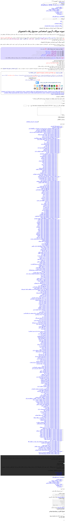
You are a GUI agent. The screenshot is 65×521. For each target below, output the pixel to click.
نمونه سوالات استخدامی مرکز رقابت (51, 393)
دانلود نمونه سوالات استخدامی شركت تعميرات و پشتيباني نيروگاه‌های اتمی (44, 128)
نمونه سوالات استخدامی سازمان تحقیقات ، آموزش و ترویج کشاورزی (45, 264)
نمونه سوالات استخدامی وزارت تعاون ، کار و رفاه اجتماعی (47, 415)
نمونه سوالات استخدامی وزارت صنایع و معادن (49, 420)
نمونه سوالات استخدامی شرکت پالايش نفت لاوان (49, 301)
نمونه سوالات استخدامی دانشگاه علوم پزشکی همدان (51, 436)
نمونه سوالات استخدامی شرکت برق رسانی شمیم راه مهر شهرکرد (45, 297)
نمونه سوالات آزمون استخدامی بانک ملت (48, 153)
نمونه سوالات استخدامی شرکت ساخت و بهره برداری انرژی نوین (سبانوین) (44, 331)
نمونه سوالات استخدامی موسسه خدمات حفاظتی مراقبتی (47, 400)
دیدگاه (62, 114)
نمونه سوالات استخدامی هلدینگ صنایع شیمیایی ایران (48, 409)
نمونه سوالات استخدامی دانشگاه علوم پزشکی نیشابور (51, 435)
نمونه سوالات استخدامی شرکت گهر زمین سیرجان (48, 354)
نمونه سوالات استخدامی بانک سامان (49, 162)
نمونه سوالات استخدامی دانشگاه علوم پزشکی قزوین (48, 231)
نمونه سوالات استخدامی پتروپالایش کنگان (50, 190)
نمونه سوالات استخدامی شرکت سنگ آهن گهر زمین (48, 333)
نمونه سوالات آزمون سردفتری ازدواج (51, 133)
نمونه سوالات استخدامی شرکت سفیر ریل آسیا (49, 332)
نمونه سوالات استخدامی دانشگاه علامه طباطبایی (49, 214)
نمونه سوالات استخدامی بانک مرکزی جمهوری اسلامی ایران (47, 151)
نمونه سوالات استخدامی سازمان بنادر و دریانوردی (49, 256)
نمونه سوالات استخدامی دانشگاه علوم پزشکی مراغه (48, 236)
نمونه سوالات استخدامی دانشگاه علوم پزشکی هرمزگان (47, 237)
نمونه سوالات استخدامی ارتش (53, 141)
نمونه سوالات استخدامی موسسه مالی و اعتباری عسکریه (45, 174)
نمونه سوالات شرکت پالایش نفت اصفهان (50, 428)
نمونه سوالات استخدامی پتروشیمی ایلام (51, 194)
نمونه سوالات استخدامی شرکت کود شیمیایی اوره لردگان (47, 351)
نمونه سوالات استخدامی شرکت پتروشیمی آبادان (49, 304)
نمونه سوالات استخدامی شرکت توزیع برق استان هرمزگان (47, 318)
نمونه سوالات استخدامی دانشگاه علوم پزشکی (49, 217)
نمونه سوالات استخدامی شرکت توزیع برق (50, 316)
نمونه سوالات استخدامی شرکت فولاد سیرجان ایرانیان (48, 344)
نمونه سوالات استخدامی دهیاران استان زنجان (50, 247)
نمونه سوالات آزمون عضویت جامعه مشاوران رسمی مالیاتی (46, 446)
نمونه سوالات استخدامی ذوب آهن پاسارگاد (50, 250)
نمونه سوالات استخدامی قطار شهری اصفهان (50, 382)
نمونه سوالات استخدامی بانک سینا (50, 165)
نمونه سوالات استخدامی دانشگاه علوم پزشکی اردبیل (48, 220)
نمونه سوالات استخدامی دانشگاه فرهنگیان (50, 240)
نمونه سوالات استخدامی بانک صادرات (51, 146)
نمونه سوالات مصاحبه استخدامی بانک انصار (48, 175)
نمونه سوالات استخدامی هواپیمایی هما (51, 410)
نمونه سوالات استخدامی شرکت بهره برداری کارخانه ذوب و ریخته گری (44, 298)
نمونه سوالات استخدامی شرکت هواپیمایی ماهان (49, 372)
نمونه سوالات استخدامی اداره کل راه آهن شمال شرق (48, 139)
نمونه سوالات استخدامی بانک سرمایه (49, 164)
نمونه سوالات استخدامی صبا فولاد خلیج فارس (49, 375)
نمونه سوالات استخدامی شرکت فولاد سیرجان (49, 343)
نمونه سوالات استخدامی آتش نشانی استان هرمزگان (48, 134)
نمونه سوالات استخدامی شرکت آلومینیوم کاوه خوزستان (47, 292)
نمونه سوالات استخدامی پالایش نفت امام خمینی (49, 186)
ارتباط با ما (59, 14)
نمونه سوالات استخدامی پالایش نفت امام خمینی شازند (48, 187)
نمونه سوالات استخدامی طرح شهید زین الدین (50, 379)
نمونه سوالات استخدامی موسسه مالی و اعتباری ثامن (48, 403)
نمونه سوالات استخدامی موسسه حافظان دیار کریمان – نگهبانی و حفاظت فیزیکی (42, 398)
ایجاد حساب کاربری (60, 508)
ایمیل (63, 103)
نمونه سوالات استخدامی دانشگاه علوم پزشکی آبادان (48, 219)
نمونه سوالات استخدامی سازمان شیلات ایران (50, 274)
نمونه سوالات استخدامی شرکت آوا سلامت (50, 294)
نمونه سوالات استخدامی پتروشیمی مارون (50, 199)
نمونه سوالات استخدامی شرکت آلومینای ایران (49, 291)
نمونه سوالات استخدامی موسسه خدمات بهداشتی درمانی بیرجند (46, 399)
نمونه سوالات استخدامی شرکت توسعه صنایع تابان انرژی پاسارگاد (45, 322)
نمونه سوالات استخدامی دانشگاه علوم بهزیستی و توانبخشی (47, 216)
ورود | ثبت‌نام (61, 2)
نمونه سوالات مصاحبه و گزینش (55, 451)
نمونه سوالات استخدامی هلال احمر (52, 408)
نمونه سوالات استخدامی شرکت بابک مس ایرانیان (49, 296)
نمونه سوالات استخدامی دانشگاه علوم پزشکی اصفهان (48, 223)
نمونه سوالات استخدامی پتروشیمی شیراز (50, 196)
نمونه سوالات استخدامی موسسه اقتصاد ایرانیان (49, 396)
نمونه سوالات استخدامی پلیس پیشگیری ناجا (50, 204)
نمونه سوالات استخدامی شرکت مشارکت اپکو (49, 360)
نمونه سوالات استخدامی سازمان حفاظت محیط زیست (48, 268)
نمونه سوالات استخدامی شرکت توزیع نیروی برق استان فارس (46, 320)
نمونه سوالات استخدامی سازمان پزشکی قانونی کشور (48, 261)
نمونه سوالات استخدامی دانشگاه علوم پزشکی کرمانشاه (47, 234)
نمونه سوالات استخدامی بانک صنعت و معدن (48, 168)
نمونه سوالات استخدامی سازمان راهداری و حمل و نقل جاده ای (46, 272)
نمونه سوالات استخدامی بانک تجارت (49, 159)
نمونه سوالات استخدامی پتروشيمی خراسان (50, 192)
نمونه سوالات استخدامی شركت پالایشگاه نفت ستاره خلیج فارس (46, 286)
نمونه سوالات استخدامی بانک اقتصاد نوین (48, 156)
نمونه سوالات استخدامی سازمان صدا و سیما (50, 276)
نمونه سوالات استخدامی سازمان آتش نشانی (53, 438)
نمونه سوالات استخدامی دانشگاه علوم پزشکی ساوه (48, 229)
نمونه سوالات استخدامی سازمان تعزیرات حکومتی (49, 265)
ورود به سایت (61, 498)
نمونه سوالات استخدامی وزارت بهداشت (51, 414)
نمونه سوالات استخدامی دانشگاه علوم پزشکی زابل (48, 228)
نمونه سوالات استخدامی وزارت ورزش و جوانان (49, 427)
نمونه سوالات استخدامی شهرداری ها (51, 373)
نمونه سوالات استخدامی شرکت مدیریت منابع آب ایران (48, 358)
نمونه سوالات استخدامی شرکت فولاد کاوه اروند (49, 346)
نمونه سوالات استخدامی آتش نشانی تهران (50, 135)
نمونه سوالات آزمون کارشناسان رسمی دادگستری (49, 447)
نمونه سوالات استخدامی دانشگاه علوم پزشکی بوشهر (48, 224)
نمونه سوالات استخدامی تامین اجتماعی (51, 205)
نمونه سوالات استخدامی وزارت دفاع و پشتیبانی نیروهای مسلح (46, 417)
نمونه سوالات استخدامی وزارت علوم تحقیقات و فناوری (47, 422)
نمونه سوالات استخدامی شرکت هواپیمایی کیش (49, 370)
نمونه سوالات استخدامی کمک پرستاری (51, 385)
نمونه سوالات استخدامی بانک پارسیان (49, 157)
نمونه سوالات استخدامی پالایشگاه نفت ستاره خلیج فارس (47, 189)
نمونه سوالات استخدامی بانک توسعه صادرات (47, 177)
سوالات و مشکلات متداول (53, 9)
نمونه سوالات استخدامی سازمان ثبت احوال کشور (49, 266)
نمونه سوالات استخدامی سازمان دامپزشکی (50, 271)
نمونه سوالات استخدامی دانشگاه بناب (51, 211)
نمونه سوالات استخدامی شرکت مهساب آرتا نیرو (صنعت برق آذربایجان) (44, 362)
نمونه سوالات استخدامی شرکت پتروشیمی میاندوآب (48, 308)
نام (63, 100)
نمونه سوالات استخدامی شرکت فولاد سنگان (50, 342)
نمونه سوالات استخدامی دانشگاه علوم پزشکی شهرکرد (45, 218)
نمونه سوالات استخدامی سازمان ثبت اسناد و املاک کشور (47, 267)
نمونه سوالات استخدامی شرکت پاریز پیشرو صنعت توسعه (47, 300)
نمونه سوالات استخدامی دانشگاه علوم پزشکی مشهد (51, 434)
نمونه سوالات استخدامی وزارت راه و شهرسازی (49, 418)
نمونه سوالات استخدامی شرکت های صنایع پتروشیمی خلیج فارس (45, 367)
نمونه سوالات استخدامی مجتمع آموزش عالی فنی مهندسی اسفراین (45, 388)
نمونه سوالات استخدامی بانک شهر (50, 166)
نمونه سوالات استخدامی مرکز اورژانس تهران (50, 392)
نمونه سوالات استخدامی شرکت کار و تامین (50, 348)
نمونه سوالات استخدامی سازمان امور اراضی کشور (48, 252)
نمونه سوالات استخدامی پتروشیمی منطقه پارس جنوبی (48, 200)
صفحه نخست (59, 7)
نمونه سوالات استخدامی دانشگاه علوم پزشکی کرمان (51, 433)
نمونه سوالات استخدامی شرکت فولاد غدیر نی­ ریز (49, 345)
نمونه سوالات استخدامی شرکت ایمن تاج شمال (49, 295)
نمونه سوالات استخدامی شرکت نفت (51, 364)
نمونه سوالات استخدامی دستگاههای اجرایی (50, 244)
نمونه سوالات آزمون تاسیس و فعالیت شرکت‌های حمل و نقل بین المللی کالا (43, 441)
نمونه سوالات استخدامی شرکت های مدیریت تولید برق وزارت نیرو (45, 368)
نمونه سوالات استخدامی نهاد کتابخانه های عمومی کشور (47, 404)
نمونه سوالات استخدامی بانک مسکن (49, 171)
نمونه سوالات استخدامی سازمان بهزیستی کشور (49, 258)
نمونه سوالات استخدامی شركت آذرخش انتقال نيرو (48, 285)
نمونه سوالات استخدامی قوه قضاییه (52, 384)
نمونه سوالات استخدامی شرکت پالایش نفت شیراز (49, 303)
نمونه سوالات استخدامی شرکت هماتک (51, 369)
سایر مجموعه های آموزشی (56, 126)
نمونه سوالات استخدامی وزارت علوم (51, 421)
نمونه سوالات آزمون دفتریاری (53, 444)
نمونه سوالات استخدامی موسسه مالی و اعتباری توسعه (47, 402)
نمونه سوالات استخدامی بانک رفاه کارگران (48, 178)
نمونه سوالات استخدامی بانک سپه (50, 163)
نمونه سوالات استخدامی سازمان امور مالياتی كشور (48, 253)
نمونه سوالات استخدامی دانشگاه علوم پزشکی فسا (48, 230)
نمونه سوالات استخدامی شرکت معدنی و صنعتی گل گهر (47, 361)
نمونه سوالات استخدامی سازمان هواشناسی (50, 284)
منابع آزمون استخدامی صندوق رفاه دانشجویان (45, 92)
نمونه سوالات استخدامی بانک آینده (50, 154)
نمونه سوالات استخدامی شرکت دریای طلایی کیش (49, 327)
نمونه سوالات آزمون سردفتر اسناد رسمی (50, 445)
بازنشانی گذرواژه (60, 497)
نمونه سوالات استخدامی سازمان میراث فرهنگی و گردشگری (46, 283)
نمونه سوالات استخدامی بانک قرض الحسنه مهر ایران (48, 147)
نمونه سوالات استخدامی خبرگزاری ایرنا (51, 208)
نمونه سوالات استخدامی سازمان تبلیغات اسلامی (49, 262)
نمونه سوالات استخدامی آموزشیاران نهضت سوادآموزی (45, 138)
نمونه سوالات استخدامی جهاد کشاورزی (51, 207)
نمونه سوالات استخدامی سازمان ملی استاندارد (49, 282)
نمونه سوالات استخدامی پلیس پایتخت (51, 202)
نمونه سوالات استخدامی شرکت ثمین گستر (50, 325)
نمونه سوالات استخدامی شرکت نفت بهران (50, 366)
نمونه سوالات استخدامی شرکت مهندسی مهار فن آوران (47, 363)
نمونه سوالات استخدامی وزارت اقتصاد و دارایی (49, 411)
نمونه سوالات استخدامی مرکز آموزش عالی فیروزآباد (48, 391)
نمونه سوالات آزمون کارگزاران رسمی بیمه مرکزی (48, 448)
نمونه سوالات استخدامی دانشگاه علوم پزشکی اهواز (51, 429)
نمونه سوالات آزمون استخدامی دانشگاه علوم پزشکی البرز (47, 130)
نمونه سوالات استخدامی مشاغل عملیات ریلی (50, 394)
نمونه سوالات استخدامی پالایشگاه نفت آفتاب (50, 188)
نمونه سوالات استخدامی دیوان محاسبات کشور (49, 249)
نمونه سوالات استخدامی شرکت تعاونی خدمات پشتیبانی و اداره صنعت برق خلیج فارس (41, 313)
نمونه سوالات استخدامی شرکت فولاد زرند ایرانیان (49, 339)
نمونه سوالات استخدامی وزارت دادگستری (50, 416)
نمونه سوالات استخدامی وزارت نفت (51, 424)
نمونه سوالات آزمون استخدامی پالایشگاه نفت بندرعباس (47, 129)
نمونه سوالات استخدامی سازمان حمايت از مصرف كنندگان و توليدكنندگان (44, 270)
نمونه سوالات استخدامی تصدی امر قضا (51, 206)
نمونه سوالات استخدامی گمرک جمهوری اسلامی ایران (48, 386)
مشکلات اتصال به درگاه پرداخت (52, 10)
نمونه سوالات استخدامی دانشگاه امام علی (50, 210)
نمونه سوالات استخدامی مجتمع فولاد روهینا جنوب (49, 390)
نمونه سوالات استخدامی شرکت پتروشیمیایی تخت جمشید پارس (46, 309)
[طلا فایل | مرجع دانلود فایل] (58, 16)
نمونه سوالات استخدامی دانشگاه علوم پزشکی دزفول (51, 432)
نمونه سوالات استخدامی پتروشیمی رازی (51, 195)
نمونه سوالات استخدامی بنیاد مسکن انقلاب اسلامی (48, 182)
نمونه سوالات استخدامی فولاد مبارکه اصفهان (50, 380)
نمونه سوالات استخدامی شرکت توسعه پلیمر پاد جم (48, 321)
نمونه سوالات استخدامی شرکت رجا (52, 330)
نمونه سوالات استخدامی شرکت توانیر (51, 315)
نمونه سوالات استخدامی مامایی (52, 387)
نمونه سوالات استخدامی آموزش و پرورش (50, 136)
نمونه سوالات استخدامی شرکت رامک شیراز (50, 328)
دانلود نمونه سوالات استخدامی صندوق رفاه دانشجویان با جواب (25, 91)
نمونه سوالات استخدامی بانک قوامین (49, 170)
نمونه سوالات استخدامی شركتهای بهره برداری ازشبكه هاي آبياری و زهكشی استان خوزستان (40, 289)
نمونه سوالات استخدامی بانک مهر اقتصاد (48, 172)
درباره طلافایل (59, 13)
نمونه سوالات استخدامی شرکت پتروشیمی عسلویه (48, 307)
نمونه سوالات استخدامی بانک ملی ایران (49, 180)
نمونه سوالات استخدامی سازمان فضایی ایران (49, 277)
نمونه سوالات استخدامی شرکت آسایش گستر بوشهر (48, 290)
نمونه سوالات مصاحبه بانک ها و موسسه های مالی (49, 453)
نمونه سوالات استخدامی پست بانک (52, 201)
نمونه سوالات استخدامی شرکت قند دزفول (53, 439)
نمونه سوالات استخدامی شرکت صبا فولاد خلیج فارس (48, 336)
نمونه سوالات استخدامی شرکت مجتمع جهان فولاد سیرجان (47, 356)
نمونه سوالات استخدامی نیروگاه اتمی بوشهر (50, 405)
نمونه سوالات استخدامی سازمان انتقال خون (50, 254)
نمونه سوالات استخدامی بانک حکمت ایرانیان (48, 160)
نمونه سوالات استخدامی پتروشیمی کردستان (50, 198)
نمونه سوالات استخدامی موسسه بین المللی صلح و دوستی (47, 397)
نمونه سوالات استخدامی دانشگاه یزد (51, 242)
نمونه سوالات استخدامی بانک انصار (52, 145)
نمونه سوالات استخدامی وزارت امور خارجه (50, 412)
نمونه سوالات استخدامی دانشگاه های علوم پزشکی (48, 241)
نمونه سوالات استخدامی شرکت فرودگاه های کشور (48, 338)
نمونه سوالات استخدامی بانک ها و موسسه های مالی (48, 176)
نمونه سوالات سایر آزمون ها (56, 440)
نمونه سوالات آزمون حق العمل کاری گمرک (50, 442)
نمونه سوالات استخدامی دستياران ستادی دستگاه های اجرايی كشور (45, 246)
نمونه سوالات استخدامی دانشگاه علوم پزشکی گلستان (48, 235)
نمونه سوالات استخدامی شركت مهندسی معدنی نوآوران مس (46, 288)
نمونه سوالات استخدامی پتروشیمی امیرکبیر (50, 193)
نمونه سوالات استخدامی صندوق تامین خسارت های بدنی (47, 376)
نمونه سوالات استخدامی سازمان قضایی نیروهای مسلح (48, 279)
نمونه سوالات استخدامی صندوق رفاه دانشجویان (49, 378)
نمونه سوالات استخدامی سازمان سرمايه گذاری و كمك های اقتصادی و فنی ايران (42, 273)
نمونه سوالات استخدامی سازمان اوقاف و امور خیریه (48, 255)
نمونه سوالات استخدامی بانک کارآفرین (51, 148)
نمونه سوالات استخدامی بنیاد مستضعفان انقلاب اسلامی (47, 181)
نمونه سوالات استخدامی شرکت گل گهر (51, 352)
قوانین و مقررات (58, 11)
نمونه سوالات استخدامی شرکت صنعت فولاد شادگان (48, 337)
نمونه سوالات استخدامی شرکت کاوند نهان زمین (49, 349)
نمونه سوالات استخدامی (57, 127)
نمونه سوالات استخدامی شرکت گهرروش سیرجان (49, 355)
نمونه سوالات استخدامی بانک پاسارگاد (49, 158)
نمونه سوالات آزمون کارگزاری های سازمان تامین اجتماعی (47, 450)
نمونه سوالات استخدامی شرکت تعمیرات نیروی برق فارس (47, 314)
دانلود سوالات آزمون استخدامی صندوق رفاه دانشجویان (49, 91)
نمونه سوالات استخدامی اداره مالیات (51, 140)
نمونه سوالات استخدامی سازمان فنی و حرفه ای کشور (48, 278)
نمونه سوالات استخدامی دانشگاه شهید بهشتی (50, 213)
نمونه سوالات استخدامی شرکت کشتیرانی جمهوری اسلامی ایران (46, 350)
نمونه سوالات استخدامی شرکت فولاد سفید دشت (49, 340)
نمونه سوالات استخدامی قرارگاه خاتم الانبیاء (50, 381)
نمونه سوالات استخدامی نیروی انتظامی (51, 406)
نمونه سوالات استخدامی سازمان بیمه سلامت (50, 260)
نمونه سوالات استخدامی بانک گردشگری (51, 150)
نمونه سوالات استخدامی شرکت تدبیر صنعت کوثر (49, 312)
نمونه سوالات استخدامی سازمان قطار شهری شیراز (48, 280)
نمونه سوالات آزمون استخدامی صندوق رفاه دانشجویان (25, 92)
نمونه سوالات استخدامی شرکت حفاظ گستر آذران (49, 326)
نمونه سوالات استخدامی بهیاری (53, 183)
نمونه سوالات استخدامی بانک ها (52, 152)
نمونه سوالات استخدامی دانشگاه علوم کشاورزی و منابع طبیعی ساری (44, 238)
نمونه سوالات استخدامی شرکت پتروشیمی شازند (49, 306)
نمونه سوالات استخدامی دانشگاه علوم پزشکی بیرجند (48, 225)
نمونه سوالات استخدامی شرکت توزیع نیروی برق (49, 319)
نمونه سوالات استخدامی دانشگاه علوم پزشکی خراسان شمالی (49, 430)
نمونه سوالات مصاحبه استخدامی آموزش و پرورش (48, 452)
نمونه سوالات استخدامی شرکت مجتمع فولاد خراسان (48, 357)
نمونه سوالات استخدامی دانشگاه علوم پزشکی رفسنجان (47, 226)
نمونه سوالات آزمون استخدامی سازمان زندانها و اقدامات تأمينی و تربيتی (44, 132)
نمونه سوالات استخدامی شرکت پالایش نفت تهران (49, 302)
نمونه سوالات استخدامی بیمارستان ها (51, 184)
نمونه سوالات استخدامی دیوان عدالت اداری (50, 248)
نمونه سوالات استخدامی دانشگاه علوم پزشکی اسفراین (48, 222)
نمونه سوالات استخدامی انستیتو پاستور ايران (50, 144)
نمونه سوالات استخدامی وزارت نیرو (52, 426)
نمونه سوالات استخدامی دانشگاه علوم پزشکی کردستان (47, 232)
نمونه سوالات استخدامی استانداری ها (51, 142)
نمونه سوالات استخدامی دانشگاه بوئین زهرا (50, 212)
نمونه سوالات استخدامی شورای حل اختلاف (50, 374)
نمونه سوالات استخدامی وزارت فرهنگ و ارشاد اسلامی (48, 423)
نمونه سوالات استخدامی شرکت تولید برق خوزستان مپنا (47, 324)
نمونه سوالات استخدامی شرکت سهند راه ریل (50, 334)
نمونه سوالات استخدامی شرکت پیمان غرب (50, 310)
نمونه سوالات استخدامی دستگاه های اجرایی (50, 243)
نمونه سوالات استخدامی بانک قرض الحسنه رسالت (46, 169)
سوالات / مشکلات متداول (56, 8)
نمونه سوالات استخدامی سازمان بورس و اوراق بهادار (48, 259)
